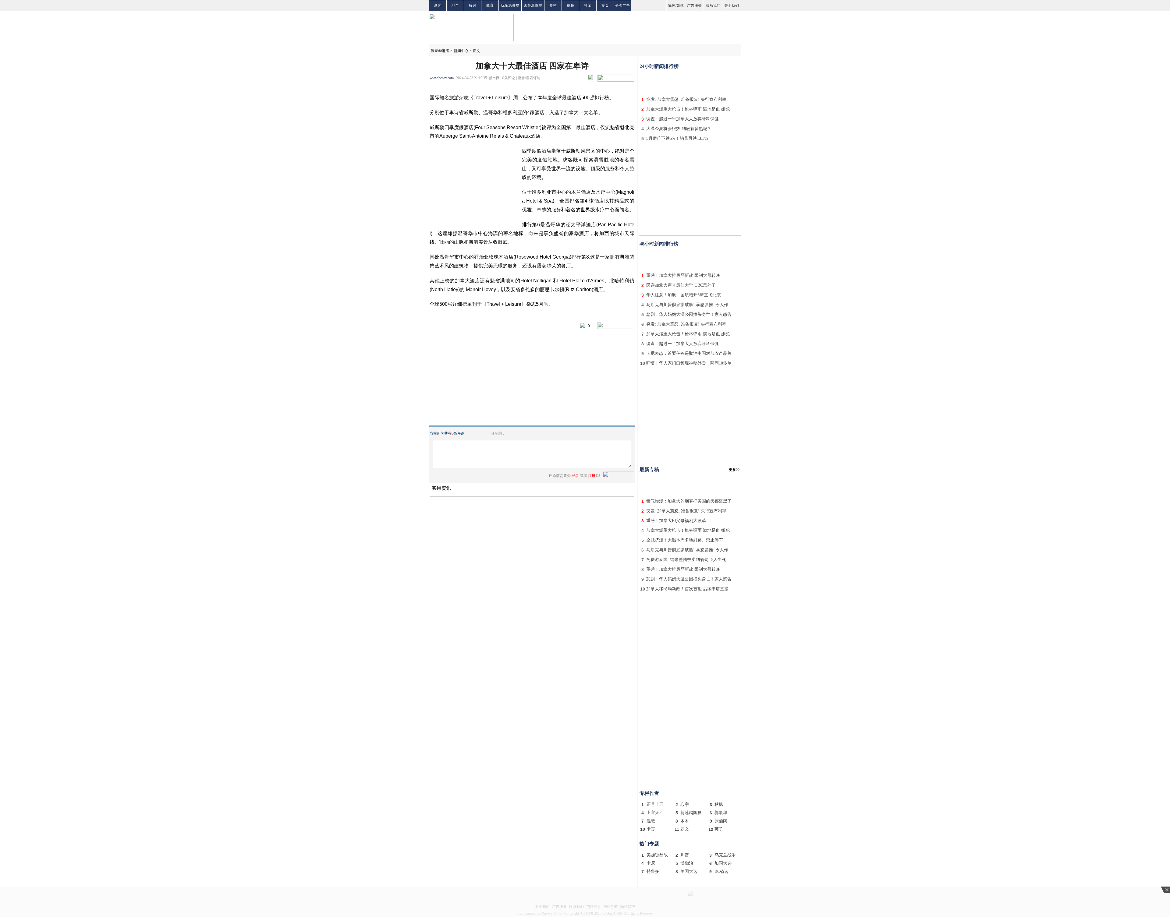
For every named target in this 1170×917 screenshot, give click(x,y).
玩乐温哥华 (510, 5)
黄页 (605, 5)
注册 (591, 476)
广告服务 (694, 5)
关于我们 (731, 5)
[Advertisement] (690, 81)
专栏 (553, 5)
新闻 (437, 5)
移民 (472, 5)
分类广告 (622, 5)
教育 (490, 5)
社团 (587, 5)
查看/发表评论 (529, 78)
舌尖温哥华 (533, 5)
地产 (455, 5)
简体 (671, 5)
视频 (570, 5)
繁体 (680, 5)
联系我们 (713, 5)
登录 (575, 476)
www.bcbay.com (442, 78)
